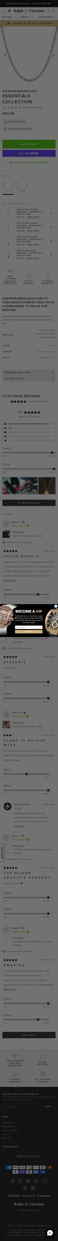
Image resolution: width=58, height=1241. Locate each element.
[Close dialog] (55, 606)
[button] (50, 1233)
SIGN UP (28, 631)
